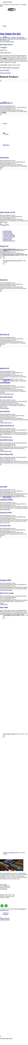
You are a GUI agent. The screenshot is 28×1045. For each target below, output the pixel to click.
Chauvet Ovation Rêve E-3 (9, 852)
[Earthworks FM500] (5, 496)
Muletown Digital (4, 910)
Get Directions (3, 889)
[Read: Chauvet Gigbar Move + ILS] (4, 252)
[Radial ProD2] (14, 134)
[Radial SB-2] (14, 258)
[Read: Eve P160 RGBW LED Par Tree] (4, 258)
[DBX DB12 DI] (14, 311)
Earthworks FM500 (6, 499)
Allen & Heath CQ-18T (7, 212)
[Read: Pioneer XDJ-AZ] (4, 263)
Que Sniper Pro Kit (10, 33)
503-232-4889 (3, 884)
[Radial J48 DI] (14, 346)
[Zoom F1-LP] (14, 224)
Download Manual (4, 70)
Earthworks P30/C (6, 512)
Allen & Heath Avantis (8, 734)
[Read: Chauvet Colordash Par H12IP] (4, 247)
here (15, 62)
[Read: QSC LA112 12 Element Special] (15, 382)
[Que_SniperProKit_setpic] (7, 41)
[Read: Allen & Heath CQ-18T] (4, 499)
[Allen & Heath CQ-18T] (14, 189)
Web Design (22, 909)
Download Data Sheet (5, 73)
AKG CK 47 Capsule (7, 593)
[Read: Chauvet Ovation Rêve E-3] (4, 737)
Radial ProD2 (4, 157)
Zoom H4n (9, 67)
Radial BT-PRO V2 (6, 103)
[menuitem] (15, 913)
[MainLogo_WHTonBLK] (11, 14)
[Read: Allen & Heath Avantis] (4, 618)
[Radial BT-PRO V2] (14, 81)
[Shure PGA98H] (4, 379)
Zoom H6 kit (15, 67)
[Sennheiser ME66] (14, 557)
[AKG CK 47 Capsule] (6, 590)
